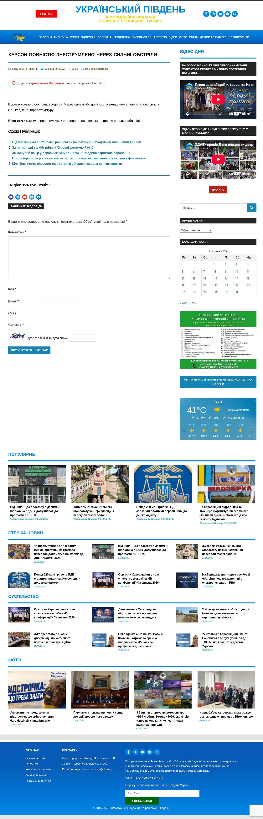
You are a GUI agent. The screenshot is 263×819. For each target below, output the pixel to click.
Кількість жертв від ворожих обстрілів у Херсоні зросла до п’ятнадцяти (67, 163)
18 (248, 278)
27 (194, 292)
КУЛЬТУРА (61, 37)
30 (226, 292)
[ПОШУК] (251, 207)
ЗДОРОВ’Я (88, 37)
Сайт (12, 313)
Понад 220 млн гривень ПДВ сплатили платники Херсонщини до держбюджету (161, 511)
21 (204, 285)
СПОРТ (74, 37)
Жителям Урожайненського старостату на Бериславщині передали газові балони (93, 511)
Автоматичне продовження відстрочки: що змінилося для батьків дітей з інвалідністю (32, 716)
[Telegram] (227, 14)
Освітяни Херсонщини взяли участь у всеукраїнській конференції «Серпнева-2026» (139, 578)
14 (204, 278)
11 (248, 271)
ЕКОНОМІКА (121, 37)
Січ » (192, 303)
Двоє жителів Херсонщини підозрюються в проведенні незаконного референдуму (138, 613)
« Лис (183, 303)
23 (226, 285)
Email (13, 301)
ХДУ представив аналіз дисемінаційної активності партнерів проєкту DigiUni (52, 638)
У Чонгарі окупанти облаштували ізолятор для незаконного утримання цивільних (225, 613)
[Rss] (235, 14)
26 (183, 292)
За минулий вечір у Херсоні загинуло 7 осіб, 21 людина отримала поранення (71, 153)
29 (216, 292)
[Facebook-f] (206, 14)
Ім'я (12, 289)
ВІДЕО (173, 37)
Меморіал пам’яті (213, 37)
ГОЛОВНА (45, 37)
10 (236, 271)
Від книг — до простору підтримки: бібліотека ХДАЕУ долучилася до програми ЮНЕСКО (35, 511)
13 (194, 278)
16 (226, 278)
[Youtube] (220, 14)
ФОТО (183, 37)
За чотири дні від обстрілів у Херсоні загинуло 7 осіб (52, 147)
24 (237, 285)
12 (183, 278)
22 (216, 285)
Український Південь (130, 9)
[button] (10, 197)
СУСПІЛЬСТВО (142, 37)
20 (194, 285)
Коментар (17, 232)
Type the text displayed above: (48, 338)
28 (205, 292)
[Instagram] (213, 14)
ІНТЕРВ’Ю (160, 37)
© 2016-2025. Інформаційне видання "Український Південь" (131, 808)
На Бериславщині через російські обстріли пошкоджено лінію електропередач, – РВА (226, 578)
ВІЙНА (193, 37)
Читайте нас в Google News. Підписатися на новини (218, 382)
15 (215, 278)
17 (236, 278)
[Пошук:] (213, 207)
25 (248, 285)
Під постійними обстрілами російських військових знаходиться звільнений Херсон (76, 142)
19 (183, 285)
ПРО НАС (218, 189)
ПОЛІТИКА (104, 37)
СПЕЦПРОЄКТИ (239, 37)
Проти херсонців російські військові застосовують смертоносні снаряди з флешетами (79, 158)
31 (236, 292)
